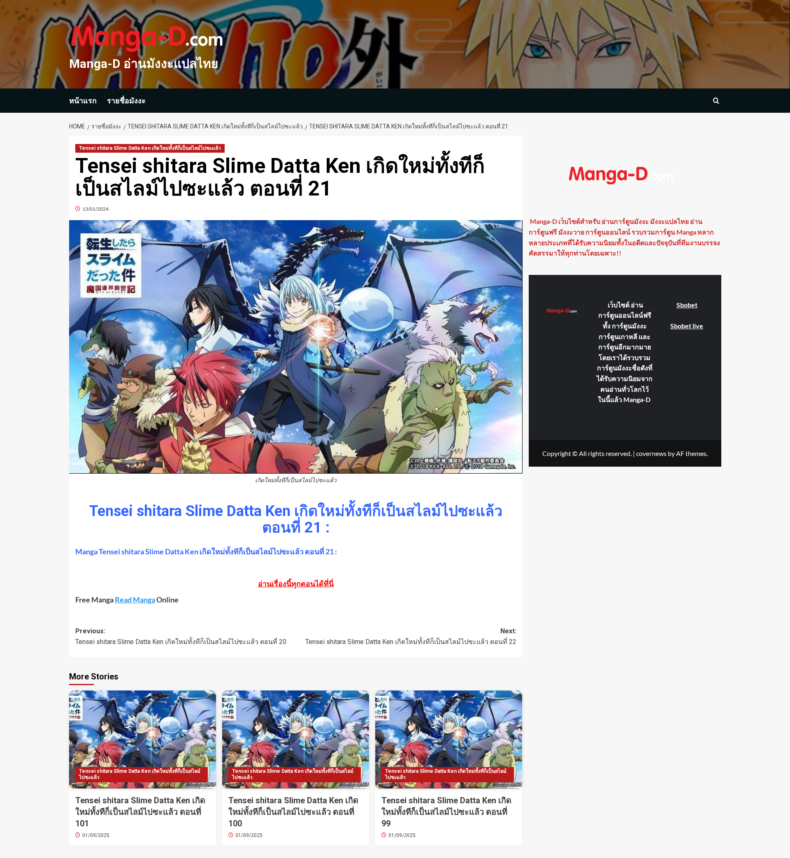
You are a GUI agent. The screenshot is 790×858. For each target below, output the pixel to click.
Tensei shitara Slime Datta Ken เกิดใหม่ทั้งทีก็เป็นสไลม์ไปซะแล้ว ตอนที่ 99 (446, 811)
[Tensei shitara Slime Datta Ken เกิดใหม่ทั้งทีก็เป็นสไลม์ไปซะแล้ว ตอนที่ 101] (142, 739)
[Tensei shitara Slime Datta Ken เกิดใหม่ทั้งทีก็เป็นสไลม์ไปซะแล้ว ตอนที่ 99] (448, 739)
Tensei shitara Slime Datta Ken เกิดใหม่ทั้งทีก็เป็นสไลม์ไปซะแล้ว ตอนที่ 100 (293, 811)
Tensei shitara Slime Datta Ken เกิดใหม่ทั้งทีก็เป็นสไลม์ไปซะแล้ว (150, 148)
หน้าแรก (83, 100)
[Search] (716, 100)
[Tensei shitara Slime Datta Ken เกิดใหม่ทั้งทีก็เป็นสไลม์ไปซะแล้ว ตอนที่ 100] (295, 739)
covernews (651, 453)
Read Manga (135, 599)
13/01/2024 (95, 209)
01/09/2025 (95, 835)
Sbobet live (686, 325)
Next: (410, 636)
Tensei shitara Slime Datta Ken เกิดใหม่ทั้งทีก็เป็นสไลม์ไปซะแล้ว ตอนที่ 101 (140, 811)
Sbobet (686, 305)
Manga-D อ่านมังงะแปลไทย (143, 63)
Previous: (180, 636)
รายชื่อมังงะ (126, 100)
